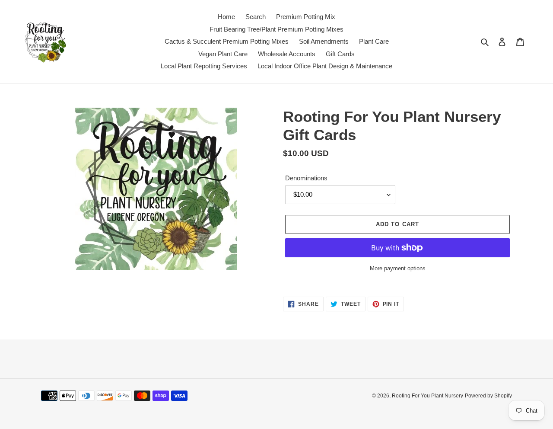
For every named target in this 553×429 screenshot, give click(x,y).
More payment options (398, 268)
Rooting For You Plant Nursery (427, 396)
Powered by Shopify (488, 396)
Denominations (306, 178)
